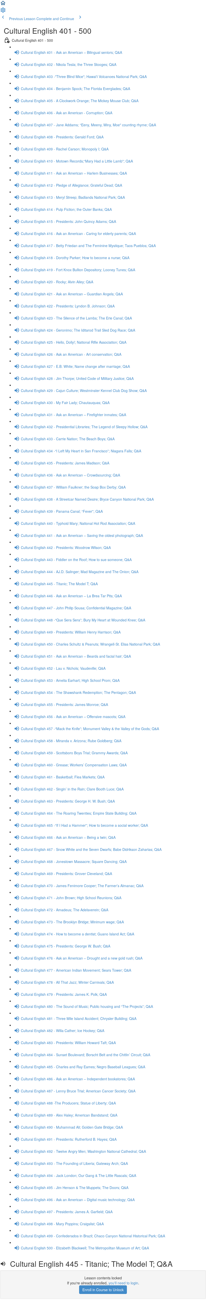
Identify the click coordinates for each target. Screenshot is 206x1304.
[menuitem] (3, 11)
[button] (3, 4)
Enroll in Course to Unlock (103, 1289)
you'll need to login (123, 1282)
